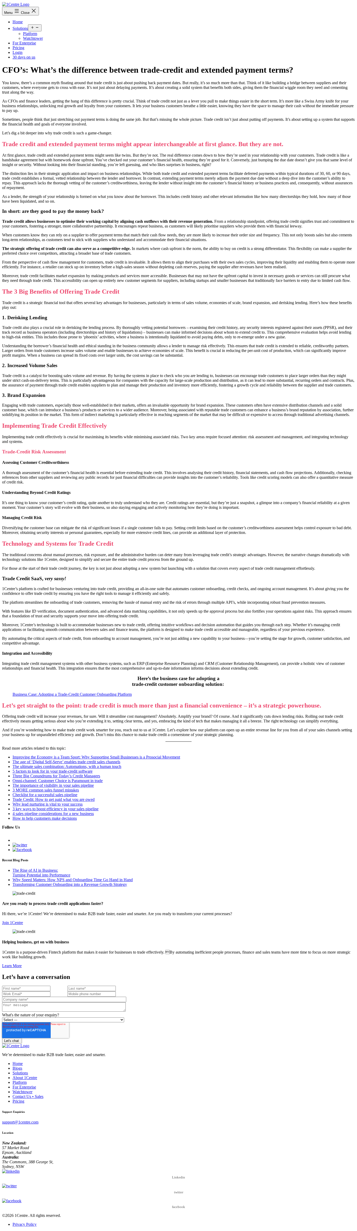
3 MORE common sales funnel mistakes (46, 790)
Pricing (18, 47)
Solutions (20, 28)
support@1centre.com (20, 1122)
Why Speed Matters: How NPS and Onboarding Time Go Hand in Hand (73, 879)
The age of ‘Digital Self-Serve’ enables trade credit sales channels (66, 762)
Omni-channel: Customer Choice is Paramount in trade (58, 780)
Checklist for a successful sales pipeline (45, 795)
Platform (30, 33)
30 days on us (24, 57)
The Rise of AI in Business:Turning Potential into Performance (41, 872)
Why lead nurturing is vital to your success (48, 804)
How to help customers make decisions (45, 818)
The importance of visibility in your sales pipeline (53, 785)
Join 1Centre (12, 922)
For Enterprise (24, 43)
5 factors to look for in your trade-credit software (53, 771)
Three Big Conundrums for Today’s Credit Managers (56, 776)
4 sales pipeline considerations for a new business (53, 813)
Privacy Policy (25, 1224)
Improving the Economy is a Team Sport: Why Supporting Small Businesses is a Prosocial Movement (96, 757)
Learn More (12, 966)
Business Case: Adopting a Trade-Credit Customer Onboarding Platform (72, 694)
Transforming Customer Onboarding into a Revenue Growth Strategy (70, 884)
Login (17, 52)
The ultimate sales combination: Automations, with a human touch (67, 766)
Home (18, 22)
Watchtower (33, 38)
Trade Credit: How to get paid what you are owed (54, 799)
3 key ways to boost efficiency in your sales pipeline (56, 809)
